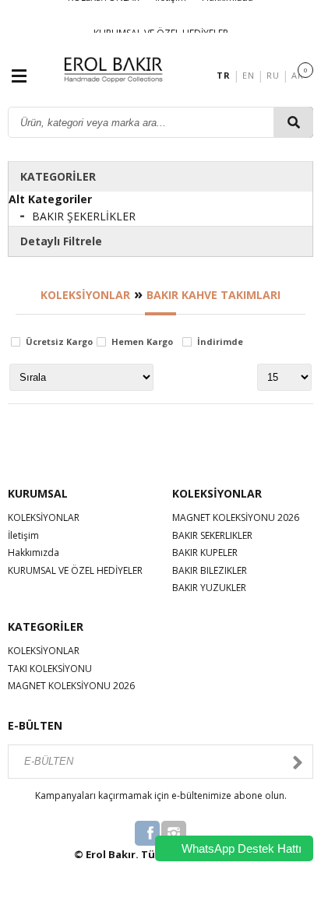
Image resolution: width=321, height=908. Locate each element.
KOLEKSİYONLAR (85, 294)
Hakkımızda (33, 552)
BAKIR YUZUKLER (209, 587)
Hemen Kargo (142, 342)
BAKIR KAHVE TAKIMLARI (213, 294)
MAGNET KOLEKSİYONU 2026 (235, 517)
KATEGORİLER (58, 176)
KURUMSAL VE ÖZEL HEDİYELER (75, 570)
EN (248, 75)
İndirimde (220, 342)
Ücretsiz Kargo (59, 342)
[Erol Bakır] (113, 74)
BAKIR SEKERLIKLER (212, 535)
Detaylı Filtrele (61, 241)
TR (223, 75)
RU (272, 75)
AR (297, 75)
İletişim (23, 535)
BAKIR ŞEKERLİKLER (84, 216)
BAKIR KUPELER (205, 552)
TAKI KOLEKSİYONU (50, 668)
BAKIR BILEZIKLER (209, 570)
